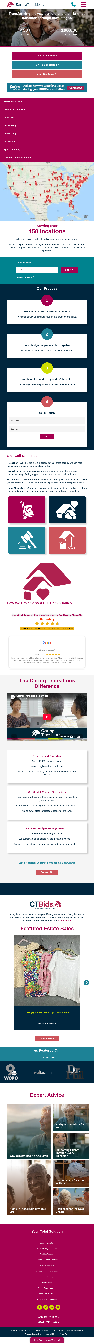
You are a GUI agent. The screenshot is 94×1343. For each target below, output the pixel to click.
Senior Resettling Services (47, 1260)
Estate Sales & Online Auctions (23, 479)
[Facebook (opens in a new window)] (39, 1307)
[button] (7, 982)
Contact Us (47, 872)
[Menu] (83, 4)
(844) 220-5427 (48, 1322)
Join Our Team (45, 74)
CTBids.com (64, 920)
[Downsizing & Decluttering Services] (67, 509)
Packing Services (47, 1254)
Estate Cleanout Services (47, 1299)
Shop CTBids (49, 1039)
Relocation (12, 463)
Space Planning (12, 149)
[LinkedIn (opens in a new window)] (51, 1307)
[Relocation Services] (26, 509)
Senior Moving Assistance (47, 1248)
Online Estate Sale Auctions (18, 157)
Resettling (9, 117)
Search (69, 270)
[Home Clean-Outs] (67, 540)
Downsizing (10, 133)
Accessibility (50, 1334)
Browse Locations (24, 277)
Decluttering (10, 125)
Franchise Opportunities (33, 1334)
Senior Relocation (13, 101)
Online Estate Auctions (47, 1288)
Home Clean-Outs (16, 488)
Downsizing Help (47, 1265)
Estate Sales (47, 1282)
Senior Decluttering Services (47, 1271)
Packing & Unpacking (15, 109)
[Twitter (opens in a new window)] (45, 1307)
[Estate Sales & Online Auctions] (26, 540)
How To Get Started (46, 65)
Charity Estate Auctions (47, 1294)
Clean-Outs (9, 141)
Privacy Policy (64, 1334)
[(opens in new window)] (11, 1072)
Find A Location (46, 55)
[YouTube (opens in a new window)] (57, 1307)
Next (47, 436)
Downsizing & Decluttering (21, 471)
